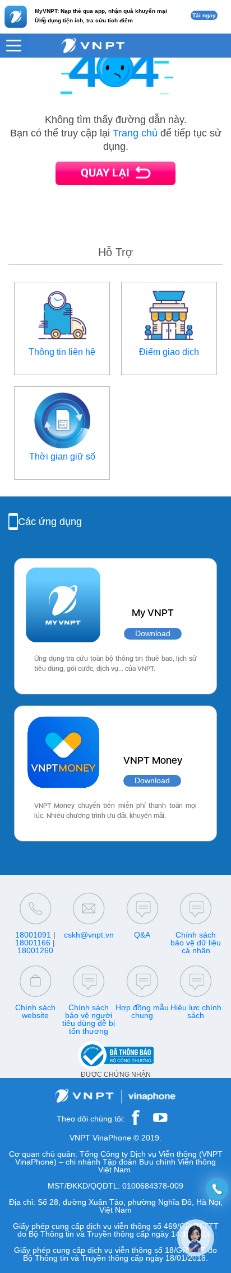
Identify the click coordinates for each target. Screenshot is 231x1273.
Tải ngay (204, 15)
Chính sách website (35, 1011)
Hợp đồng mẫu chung (142, 1011)
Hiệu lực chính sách (195, 1011)
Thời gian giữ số (62, 456)
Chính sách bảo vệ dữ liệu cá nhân (195, 942)
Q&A (142, 934)
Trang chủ (135, 133)
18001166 (32, 942)
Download (152, 634)
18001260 (35, 950)
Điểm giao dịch (169, 352)
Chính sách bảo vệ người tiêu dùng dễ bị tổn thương (88, 1019)
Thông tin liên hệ (62, 352)
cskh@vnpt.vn (89, 934)
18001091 (33, 934)
